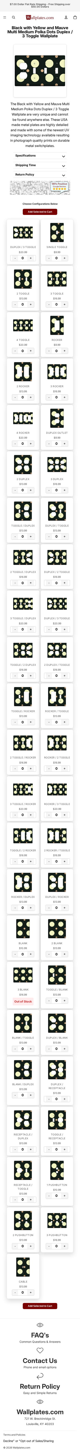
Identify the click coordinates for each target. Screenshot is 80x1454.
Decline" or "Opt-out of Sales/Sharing (28, 1441)
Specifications (25, 155)
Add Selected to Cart (40, 211)
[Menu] (4, 17)
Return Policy (24, 174)
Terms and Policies (14, 1434)
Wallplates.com (21, 1447)
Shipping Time (25, 165)
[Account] (66, 17)
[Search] (13, 17)
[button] (23, 232)
